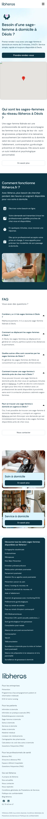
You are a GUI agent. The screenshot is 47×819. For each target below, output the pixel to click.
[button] (23, 78)
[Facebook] (4, 801)
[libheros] (8, 4)
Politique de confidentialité (29, 816)
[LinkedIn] (8, 801)
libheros (12, 384)
